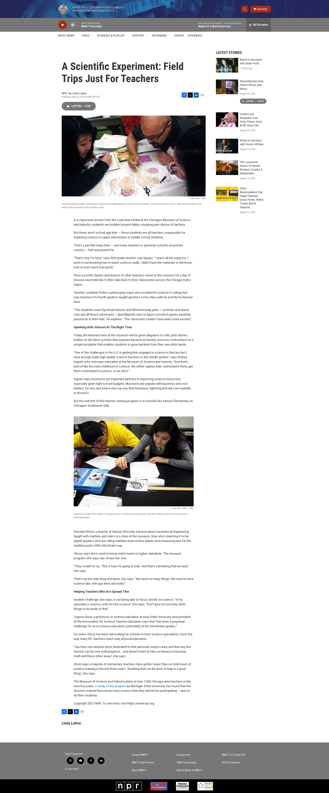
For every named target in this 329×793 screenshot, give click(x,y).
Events (179, 35)
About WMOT (139, 770)
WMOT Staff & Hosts (143, 762)
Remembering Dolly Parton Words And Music (252, 85)
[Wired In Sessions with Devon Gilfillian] (227, 146)
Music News (66, 35)
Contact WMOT (140, 755)
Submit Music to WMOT (189, 770)
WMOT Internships (187, 762)
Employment (184, 755)
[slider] (78, 25)
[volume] (73, 25)
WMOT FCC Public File (233, 755)
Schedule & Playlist (111, 35)
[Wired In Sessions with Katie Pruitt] (227, 65)
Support (138, 35)
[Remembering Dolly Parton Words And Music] (227, 86)
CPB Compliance (231, 762)
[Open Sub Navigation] (77, 35)
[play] (62, 25)
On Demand (159, 35)
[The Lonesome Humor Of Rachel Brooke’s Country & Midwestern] (227, 167)
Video (86, 35)
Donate (262, 9)
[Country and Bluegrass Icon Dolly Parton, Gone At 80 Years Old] (227, 119)
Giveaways (195, 35)
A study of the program (110, 686)
